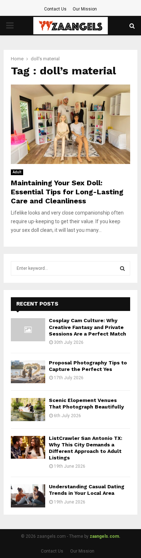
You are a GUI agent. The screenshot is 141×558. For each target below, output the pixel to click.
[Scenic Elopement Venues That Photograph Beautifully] (28, 409)
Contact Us (55, 9)
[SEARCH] (122, 268)
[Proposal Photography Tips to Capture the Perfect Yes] (28, 371)
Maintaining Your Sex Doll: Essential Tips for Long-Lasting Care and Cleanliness (67, 191)
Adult (17, 172)
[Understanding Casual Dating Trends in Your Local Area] (28, 495)
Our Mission (85, 9)
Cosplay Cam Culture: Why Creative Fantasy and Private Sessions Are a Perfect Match (87, 326)
